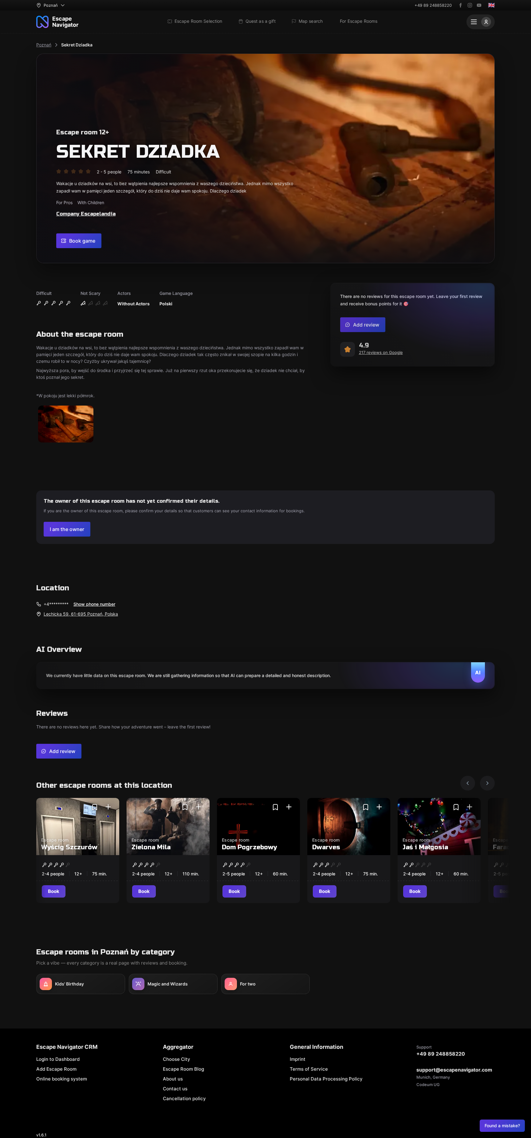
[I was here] (108, 807)
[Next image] (487, 783)
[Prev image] (467, 783)
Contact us (175, 1089)
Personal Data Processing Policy (326, 1079)
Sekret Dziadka (76, 44)
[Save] (94, 807)
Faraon (504, 847)
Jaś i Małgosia (425, 847)
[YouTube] (479, 5)
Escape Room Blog (183, 1069)
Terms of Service (309, 1069)
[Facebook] (460, 5)
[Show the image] (65, 424)
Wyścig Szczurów (69, 847)
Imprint (297, 1059)
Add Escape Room (56, 1069)
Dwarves (326, 847)
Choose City (176, 1059)
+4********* (56, 604)
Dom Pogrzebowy (249, 847)
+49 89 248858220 (433, 5)
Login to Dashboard (58, 1059)
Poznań (43, 44)
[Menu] (480, 21)
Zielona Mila (151, 847)
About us (173, 1079)
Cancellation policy (184, 1098)
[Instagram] (470, 5)
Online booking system (61, 1079)
